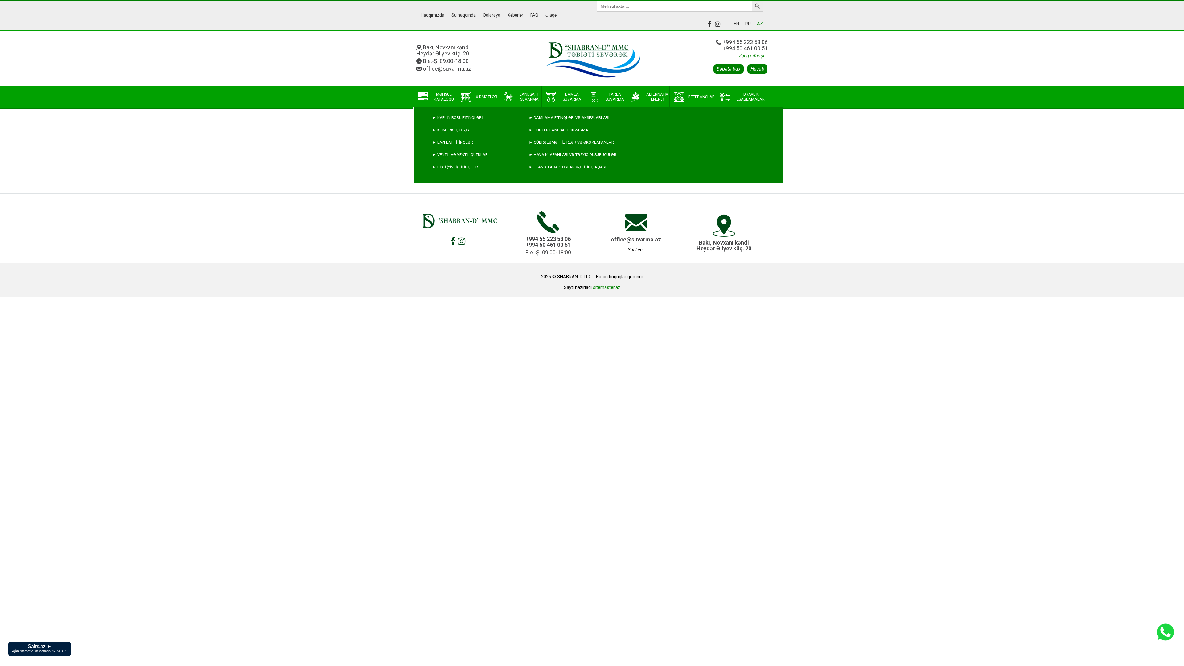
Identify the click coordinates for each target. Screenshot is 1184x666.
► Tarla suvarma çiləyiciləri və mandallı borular (485, 204)
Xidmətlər (486, 96)
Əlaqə (551, 15)
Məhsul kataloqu (444, 96)
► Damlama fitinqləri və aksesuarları (569, 117)
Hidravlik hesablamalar (749, 96)
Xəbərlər (515, 15)
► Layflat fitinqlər (452, 142)
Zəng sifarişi (751, 56)
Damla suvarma (572, 96)
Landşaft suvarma (529, 96)
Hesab (757, 69)
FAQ (534, 15)
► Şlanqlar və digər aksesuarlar (468, 241)
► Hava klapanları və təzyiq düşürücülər (572, 154)
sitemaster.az (606, 287)
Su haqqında (463, 15)
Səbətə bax (729, 69)
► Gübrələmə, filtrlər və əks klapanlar (571, 142)
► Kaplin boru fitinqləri (457, 117)
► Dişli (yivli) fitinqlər (455, 167)
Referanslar (701, 96)
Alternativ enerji (657, 96)
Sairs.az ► (39, 648)
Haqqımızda (432, 15)
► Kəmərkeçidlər (450, 130)
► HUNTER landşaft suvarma (558, 130)
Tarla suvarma (615, 96)
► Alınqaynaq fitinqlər (457, 228)
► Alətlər (443, 253)
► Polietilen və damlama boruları (468, 216)
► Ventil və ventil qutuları (460, 154)
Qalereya (491, 15)
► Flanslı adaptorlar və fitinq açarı (567, 167)
